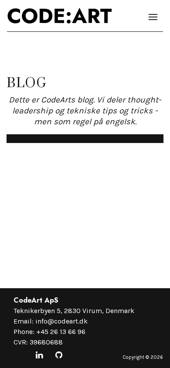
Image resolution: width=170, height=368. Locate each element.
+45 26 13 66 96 (60, 331)
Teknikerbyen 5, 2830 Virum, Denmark (74, 311)
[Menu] (153, 17)
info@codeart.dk (61, 321)
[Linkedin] (39, 355)
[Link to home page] (59, 15)
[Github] (58, 355)
